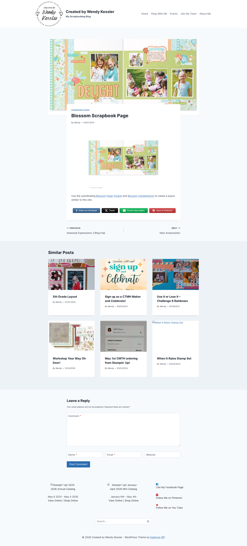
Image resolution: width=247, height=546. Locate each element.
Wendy (77, 122)
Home (144, 13)
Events (174, 13)
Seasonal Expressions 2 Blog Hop (86, 231)
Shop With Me (159, 13)
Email (111, 454)
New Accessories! (170, 231)
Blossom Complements (141, 196)
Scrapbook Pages (80, 110)
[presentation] (71, 274)
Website (150, 454)
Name (72, 454)
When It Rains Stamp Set (174, 358)
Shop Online (71, 500)
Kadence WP (157, 537)
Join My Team (189, 13)
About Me (205, 13)
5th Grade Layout (65, 296)
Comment (74, 416)
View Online (55, 500)
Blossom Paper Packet (109, 196)
